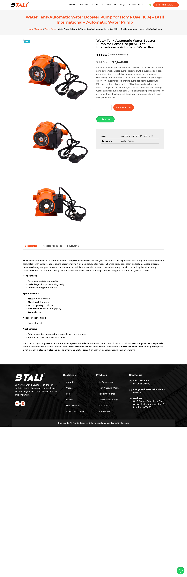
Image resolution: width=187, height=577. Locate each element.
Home (72, 4)
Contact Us (135, 4)
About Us (83, 4)
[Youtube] (17, 403)
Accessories (105, 411)
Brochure (111, 4)
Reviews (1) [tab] (73, 245)
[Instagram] (22, 403)
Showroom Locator (75, 411)
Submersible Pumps (108, 399)
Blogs (122, 4)
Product (39, 29)
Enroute (125, 423)
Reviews (70, 399)
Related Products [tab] (52, 245)
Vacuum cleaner (107, 393)
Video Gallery (72, 405)
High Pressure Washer (109, 387)
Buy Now (106, 119)
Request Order (123, 107)
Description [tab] (31, 245)
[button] (24, 40)
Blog (68, 393)
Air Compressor (106, 382)
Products (96, 4)
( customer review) (118, 54)
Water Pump (50, 29)
